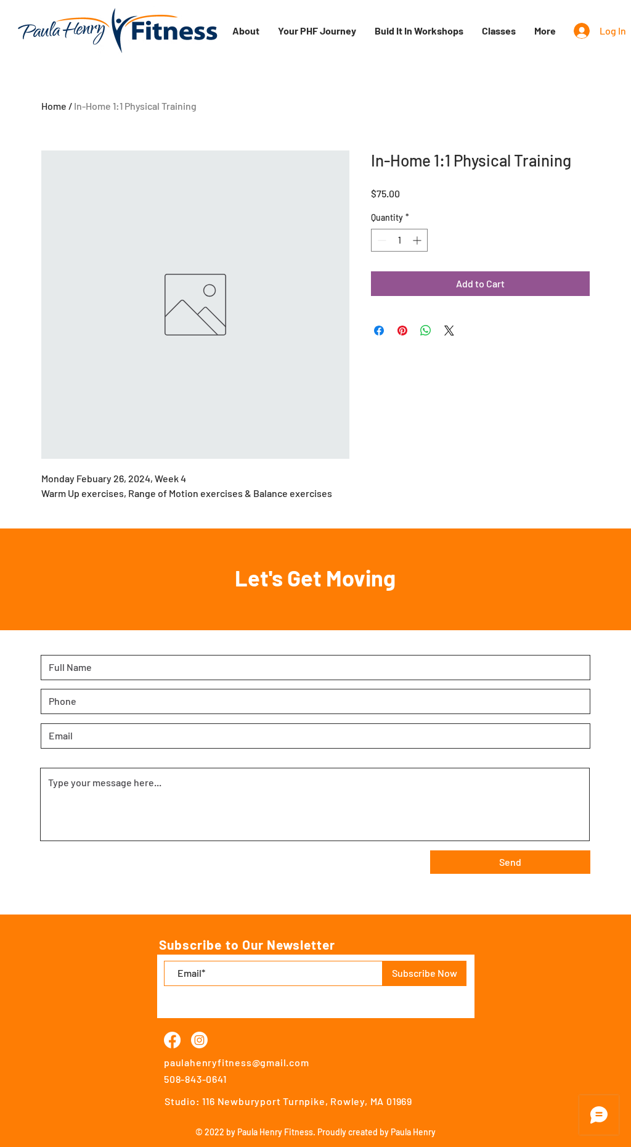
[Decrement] (380, 240)
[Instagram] (199, 1040)
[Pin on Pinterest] (402, 330)
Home (54, 106)
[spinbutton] (399, 240)
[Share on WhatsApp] (425, 330)
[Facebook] (172, 1040)
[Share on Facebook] (379, 330)
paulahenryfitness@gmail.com (236, 1062)
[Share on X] (449, 330)
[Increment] (418, 240)
